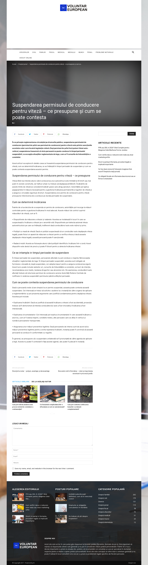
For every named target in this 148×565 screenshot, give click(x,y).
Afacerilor (24, 52)
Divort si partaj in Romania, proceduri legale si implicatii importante (114, 163)
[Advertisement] (74, 32)
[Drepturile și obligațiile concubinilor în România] (61, 508)
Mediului (71, 52)
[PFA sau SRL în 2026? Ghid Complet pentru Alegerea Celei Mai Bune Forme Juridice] (18, 497)
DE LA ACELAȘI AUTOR (41, 382)
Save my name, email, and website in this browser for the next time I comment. (44, 468)
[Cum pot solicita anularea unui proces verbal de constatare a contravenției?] (24, 394)
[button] (133, 52)
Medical (61, 52)
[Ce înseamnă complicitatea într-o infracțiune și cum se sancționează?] (52, 394)
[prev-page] (50, 413)
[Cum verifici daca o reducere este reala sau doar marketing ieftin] (18, 508)
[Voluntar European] (74, 7)
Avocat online (25, 58)
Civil (34, 52)
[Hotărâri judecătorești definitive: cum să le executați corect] (61, 497)
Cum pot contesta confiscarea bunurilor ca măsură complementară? (78, 407)
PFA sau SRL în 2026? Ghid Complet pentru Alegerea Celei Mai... (37, 496)
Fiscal (51, 52)
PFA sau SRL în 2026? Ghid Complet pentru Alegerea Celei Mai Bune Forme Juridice (113, 149)
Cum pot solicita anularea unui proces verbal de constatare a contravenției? (22, 407)
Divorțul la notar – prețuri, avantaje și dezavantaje (30, 371)
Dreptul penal (22, 64)
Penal (89, 52)
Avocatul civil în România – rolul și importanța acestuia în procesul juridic (75, 372)
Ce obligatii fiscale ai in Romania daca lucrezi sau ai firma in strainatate (116, 177)
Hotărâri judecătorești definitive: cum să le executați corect (80, 496)
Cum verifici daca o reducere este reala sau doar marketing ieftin (115, 156)
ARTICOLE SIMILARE (20, 382)
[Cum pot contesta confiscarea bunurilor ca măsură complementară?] (80, 394)
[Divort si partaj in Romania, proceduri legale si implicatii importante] (18, 519)
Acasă (14, 64)
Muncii (81, 52)
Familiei (42, 52)
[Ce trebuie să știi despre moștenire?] (61, 519)
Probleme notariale (104, 52)
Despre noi (132, 563)
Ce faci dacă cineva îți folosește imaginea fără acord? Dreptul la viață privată (115, 170)
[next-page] (53, 413)
